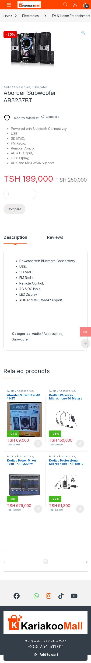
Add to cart (48, 654)
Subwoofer (39, 87)
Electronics (30, 16)
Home (8, 16)
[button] (83, 32)
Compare (52, 116)
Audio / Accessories (17, 87)
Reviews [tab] (55, 237)
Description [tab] (15, 237)
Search (65, 4)
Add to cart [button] (38, 444)
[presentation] (86, 561)
